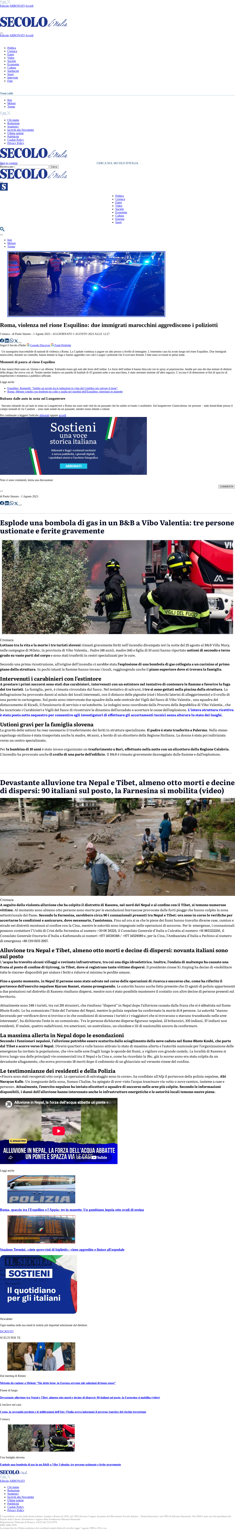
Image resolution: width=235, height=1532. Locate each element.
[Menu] (1, 182)
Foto (10, 80)
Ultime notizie (15, 133)
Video (10, 57)
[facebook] (1, 2)
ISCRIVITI (6, 1331)
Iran (9, 100)
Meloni (11, 103)
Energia (119, 219)
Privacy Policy (15, 143)
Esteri (10, 54)
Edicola (4, 5)
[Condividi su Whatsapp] (12, 341)
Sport (10, 74)
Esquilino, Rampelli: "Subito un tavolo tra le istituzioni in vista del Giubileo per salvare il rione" (62, 388)
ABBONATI (17, 5)
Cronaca (12, 51)
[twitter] (9, 2)
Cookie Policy (15, 139)
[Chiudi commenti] (1, 491)
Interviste (12, 77)
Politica (11, 47)
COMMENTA (227, 486)
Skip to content (8, 163)
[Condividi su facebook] (2, 341)
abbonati (44, 415)
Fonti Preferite (62, 345)
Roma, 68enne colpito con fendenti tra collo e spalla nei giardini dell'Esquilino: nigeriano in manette (65, 391)
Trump (11, 106)
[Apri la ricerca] (2, 230)
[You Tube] (5, 2)
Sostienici (13, 126)
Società (11, 61)
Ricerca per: (7, 166)
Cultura (11, 67)
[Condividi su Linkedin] (7, 341)
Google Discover (40, 345)
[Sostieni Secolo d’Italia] (38, 1312)
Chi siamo (13, 120)
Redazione (13, 123)
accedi (62, 415)
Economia (13, 64)
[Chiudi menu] (1, 33)
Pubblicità (13, 136)
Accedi (29, 5)
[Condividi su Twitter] (16, 341)
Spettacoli (13, 71)
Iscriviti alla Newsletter (20, 129)
